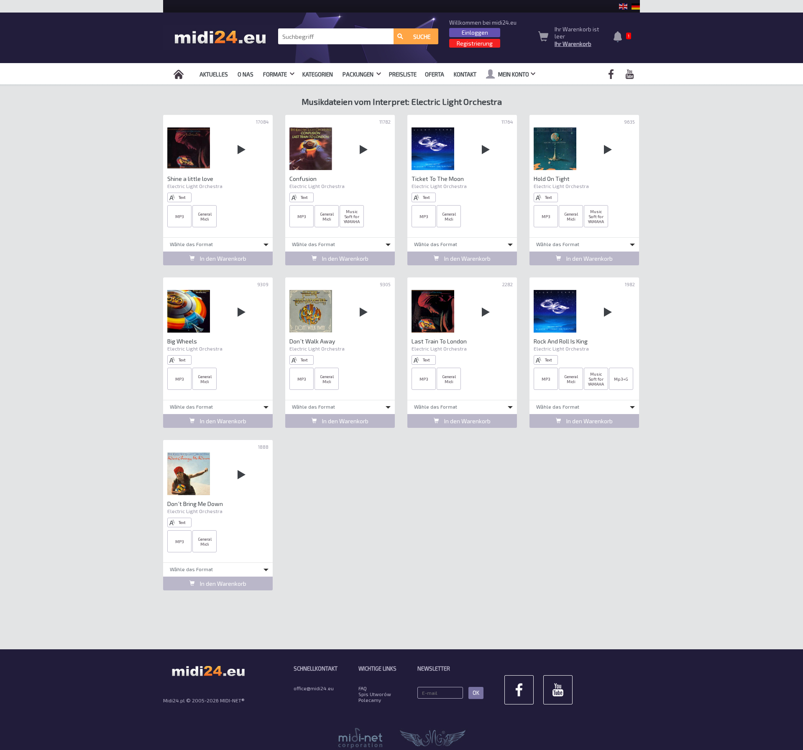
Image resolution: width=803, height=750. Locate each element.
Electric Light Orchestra (194, 186)
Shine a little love (190, 178)
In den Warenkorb (222, 258)
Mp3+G (621, 378)
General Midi (205, 216)
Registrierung (475, 43)
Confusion (303, 178)
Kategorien (317, 74)
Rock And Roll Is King (561, 341)
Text (182, 197)
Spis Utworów (374, 694)
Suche (422, 36)
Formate (275, 74)
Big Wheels (182, 341)
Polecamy (369, 700)
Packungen (359, 74)
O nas (245, 74)
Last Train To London (439, 341)
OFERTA (434, 74)
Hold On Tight (552, 178)
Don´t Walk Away (312, 341)
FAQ (362, 688)
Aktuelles (213, 74)
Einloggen (475, 32)
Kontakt (465, 74)
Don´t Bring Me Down (195, 503)
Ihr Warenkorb (573, 44)
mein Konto (513, 74)
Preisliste (403, 74)
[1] (620, 37)
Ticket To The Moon (438, 178)
